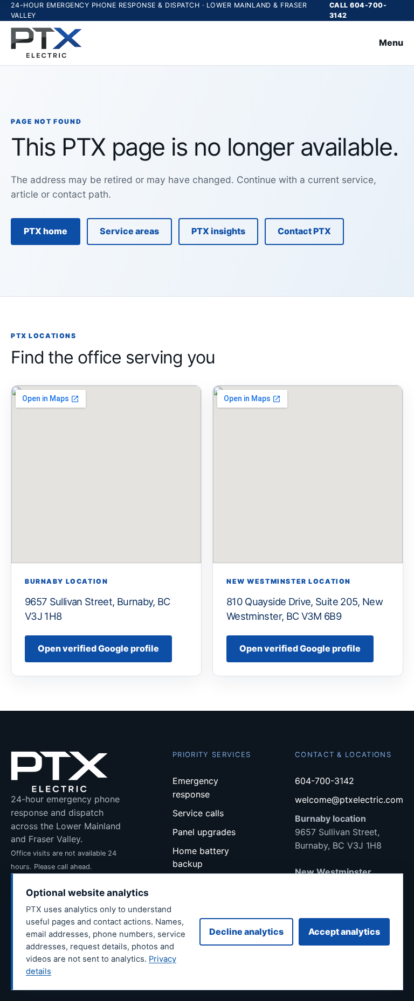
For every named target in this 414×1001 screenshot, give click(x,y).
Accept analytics (344, 931)
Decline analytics (246, 931)
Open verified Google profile (98, 648)
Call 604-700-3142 (358, 10)
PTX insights (218, 231)
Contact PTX (304, 231)
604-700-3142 (324, 780)
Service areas (129, 231)
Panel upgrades (204, 832)
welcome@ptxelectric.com (349, 799)
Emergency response (195, 787)
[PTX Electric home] (46, 42)
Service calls (198, 813)
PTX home (45, 231)
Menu (391, 42)
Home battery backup (200, 857)
